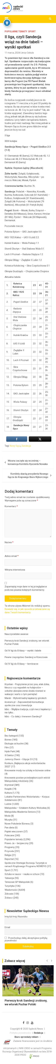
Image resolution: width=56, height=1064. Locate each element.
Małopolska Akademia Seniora (20, 811)
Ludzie (8, 804)
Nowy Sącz (15, 446)
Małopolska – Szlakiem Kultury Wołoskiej (26, 807)
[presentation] (47, 961)
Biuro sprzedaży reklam (26, 1037)
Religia (8, 855)
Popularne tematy (16, 31)
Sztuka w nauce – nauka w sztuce (22, 874)
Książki (8, 788)
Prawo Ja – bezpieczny (16, 843)
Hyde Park (10, 751)
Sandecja (26, 446)
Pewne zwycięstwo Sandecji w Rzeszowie (26, 657)
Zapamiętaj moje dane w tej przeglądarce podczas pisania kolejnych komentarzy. (26, 588)
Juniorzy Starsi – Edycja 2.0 (19, 759)
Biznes (8, 739)
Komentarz (11, 506)
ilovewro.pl (10, 702)
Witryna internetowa (15, 569)
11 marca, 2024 (12, 52)
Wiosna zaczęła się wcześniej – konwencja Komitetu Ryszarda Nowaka (28, 462)
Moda (7, 815)
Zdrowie (9, 893)
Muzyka (8, 819)
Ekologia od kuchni (14, 743)
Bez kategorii (11, 735)
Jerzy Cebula (27, 52)
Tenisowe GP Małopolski (17, 882)
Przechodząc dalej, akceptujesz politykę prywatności (26, 939)
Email (7, 927)
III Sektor (9, 755)
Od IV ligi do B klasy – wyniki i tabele (23, 650)
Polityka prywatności (20, 1032)
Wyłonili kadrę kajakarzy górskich (30, 698)
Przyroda (9, 851)
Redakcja (38, 1032)
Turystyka (9, 886)
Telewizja (9, 878)
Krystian (9, 684)
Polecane (9, 835)
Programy (10, 847)
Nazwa (9, 542)
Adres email (12, 556)
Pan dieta (9, 827)
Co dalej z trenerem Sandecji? (26, 716)
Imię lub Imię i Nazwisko (16, 916)
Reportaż (9, 859)
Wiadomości (11, 889)
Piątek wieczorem (14, 831)
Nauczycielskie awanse (16, 634)
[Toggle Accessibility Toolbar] (7, 23)
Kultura (8, 792)
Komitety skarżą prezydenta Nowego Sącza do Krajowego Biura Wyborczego (28, 475)
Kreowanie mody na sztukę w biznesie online (27, 770)
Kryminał (9, 785)
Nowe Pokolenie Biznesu (17, 823)
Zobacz (9, 897)
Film (7, 747)
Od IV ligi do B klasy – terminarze (21, 663)
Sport (32, 31)
